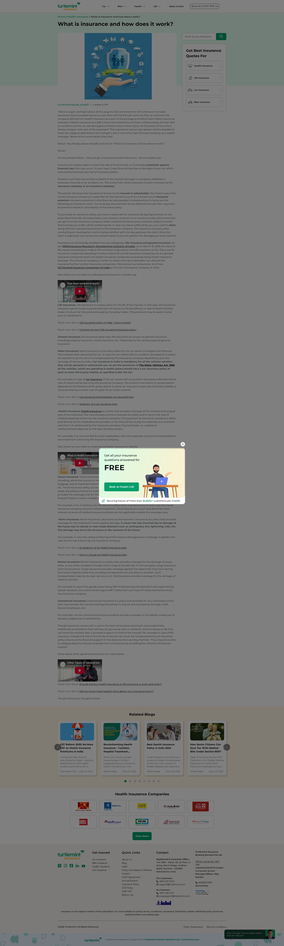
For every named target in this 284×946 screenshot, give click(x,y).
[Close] (183, 444)
